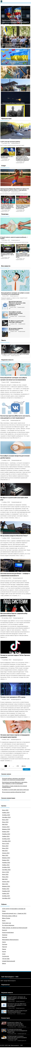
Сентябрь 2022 (6, 869)
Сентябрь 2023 (6, 841)
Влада (3, 920)
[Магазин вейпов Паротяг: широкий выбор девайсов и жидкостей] (15, 611)
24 (0, 1049)
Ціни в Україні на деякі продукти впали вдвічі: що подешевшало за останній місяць (22, 255)
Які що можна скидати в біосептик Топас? (16, 329)
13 (14, 1048)
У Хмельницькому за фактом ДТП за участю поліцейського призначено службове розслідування (23, 158)
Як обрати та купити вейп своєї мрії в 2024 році (16, 321)
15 (17, 1048)
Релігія (4, 951)
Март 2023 (5, 855)
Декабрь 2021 (6, 891)
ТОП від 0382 (5, 958)
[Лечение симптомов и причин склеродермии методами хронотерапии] (15, 733)
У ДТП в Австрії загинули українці (10, 141)
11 (11, 1048)
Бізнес (4, 911)
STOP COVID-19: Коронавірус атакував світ (13, 908)
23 (30, 1048)
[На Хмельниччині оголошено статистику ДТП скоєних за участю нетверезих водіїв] (3, 1037)
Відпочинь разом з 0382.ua (9, 915)
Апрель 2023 (5, 853)
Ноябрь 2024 (5, 812)
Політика (4, 944)
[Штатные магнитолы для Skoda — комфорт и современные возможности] (15, 571)
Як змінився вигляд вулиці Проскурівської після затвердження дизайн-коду (17, 1031)
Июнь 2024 (5, 822)
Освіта (4, 942)
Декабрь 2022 (6, 862)
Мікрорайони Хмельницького (10, 939)
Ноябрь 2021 (5, 893)
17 (20, 1048)
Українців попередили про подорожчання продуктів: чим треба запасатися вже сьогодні (14, 22)
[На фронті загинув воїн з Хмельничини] (8, 155)
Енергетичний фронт (8, 932)
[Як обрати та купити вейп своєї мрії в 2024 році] (5, 325)
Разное (4, 949)
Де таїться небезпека (8, 925)
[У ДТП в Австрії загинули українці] (15, 138)
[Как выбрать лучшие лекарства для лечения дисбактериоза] (5, 318)
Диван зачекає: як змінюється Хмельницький (14, 927)
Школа (4, 963)
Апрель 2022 (5, 881)
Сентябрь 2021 (6, 898)
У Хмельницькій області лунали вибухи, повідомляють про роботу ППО (13, 103)
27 (5, 1049)
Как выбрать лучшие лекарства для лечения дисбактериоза (15, 313)
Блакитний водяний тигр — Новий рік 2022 (14, 913)
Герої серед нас (6, 923)
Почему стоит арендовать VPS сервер (12, 697)
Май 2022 (5, 879)
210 (18, 766)
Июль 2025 (5, 810)
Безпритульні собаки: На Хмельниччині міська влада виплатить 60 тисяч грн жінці (15, 1024)
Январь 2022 (5, 888)
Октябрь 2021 (6, 895)
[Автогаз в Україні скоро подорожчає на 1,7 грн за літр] (8, 252)
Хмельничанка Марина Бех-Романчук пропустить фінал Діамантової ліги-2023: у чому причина (14, 189)
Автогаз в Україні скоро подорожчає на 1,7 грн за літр (7, 254)
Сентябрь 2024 (6, 817)
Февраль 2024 (6, 829)
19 (23, 1048)
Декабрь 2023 (6, 834)
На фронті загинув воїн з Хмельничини (7, 157)
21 (26, 1048)
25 (2, 1049)
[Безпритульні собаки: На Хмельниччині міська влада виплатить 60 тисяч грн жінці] (3, 1023)
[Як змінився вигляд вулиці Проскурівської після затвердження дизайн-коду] (3, 1030)
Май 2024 (5, 824)
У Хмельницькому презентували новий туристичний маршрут (13, 44)
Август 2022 (5, 872)
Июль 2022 (5, 874)
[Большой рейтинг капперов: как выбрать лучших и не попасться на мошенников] (15, 290)
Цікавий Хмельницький (8, 961)
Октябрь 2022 (6, 867)
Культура (4, 937)
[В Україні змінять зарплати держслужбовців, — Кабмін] (15, 234)
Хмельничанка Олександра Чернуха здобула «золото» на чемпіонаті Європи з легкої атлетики (23, 206)
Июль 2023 (5, 845)
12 (12, 1048)
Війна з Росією (6, 918)
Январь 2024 (5, 831)
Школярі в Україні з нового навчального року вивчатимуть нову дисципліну (15, 61)
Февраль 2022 (6, 886)
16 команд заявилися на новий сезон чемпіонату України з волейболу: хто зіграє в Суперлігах (7, 206)
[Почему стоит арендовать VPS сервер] (15, 695)
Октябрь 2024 (6, 815)
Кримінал (4, 934)
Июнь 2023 (5, 848)
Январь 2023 (5, 860)
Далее (24, 766)
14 (15, 1048)
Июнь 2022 (5, 876)
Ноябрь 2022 (5, 865)
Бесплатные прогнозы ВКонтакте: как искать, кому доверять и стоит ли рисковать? (17, 303)
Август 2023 (5, 843)
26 (4, 1049)
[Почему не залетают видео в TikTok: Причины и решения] (15, 653)
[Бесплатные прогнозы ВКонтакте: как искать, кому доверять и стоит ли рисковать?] (5, 309)
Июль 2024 (5, 819)
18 (21, 1048)
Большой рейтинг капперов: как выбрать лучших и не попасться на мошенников (15, 293)
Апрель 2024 (5, 826)
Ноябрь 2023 (5, 836)
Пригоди (4, 946)
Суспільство (5, 956)
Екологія (4, 930)
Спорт (4, 954)
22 (28, 1048)
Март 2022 (5, 884)
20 (25, 1048)
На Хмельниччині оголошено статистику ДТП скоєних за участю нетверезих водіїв (17, 1037)
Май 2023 (5, 850)
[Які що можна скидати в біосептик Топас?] (5, 336)
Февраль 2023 (6, 857)
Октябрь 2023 (6, 838)
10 (9, 1048)
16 (18, 1048)
